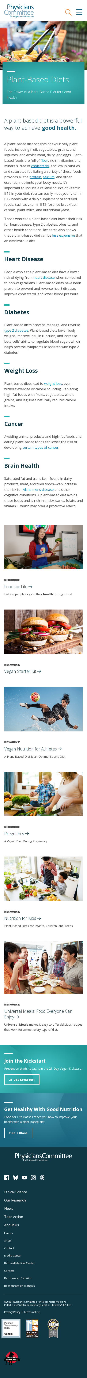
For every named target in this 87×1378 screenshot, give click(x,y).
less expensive (64, 235)
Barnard (19, 1263)
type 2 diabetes (16, 330)
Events (8, 1233)
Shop (7, 1240)
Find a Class (18, 1133)
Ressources (19, 1286)
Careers (9, 1271)
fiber (44, 160)
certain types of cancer (40, 447)
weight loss (53, 383)
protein (35, 177)
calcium (48, 177)
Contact (9, 1248)
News (8, 1208)
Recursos (17, 1278)
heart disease (44, 277)
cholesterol (40, 166)
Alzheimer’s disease (38, 489)
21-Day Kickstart (22, 1079)
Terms (32, 1312)
